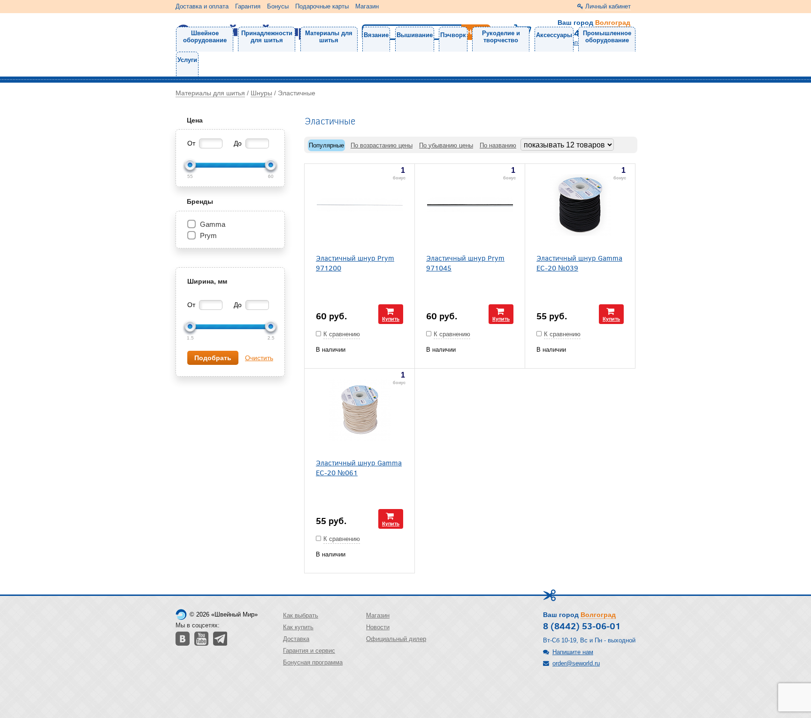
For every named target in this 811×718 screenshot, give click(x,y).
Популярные (326, 145)
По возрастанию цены (382, 145)
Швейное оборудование (205, 37)
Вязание (376, 35)
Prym (208, 235)
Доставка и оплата (202, 6)
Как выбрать (300, 615)
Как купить (298, 627)
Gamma (212, 224)
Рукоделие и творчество (501, 37)
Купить (390, 318)
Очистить (259, 358)
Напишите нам (572, 652)
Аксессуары (554, 35)
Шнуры (261, 93)
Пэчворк (453, 35)
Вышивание (415, 35)
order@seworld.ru (576, 663)
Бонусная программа (313, 662)
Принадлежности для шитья (266, 37)
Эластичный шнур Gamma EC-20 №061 (359, 467)
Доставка (296, 638)
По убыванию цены (446, 145)
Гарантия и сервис (309, 650)
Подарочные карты (322, 6)
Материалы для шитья (328, 37)
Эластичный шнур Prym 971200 (355, 262)
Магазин (367, 6)
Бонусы (278, 6)
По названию (498, 145)
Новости (378, 627)
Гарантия (247, 6)
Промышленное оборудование (607, 37)
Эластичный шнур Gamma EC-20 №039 (579, 262)
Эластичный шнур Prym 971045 (465, 262)
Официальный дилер (396, 638)
